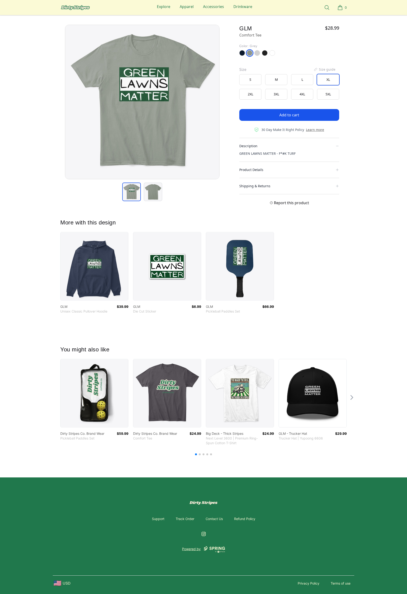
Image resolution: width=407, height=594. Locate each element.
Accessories (213, 6)
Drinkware (242, 6)
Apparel (187, 6)
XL (328, 79)
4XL (302, 94)
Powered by (191, 549)
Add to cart (289, 115)
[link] (94, 266)
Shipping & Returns (254, 186)
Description (248, 146)
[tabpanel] (142, 102)
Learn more (315, 129)
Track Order (185, 519)
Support (158, 519)
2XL (250, 94)
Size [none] (242, 69)
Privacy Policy (308, 583)
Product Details (251, 169)
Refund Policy (244, 519)
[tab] (131, 192)
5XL (328, 94)
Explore (163, 6)
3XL (276, 94)
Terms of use (340, 583)
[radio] (250, 79)
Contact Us (214, 519)
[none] (324, 69)
